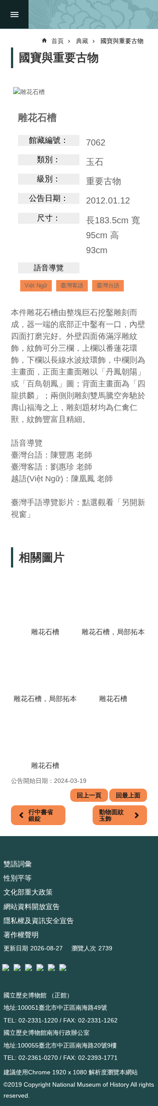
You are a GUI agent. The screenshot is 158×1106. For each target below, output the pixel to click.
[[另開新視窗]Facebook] (28, 967)
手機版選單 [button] (14, 14)
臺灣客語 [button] (72, 285)
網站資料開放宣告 (32, 906)
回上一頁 (89, 795)
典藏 (82, 40)
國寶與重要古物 (122, 40)
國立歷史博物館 (91, 14)
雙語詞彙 (18, 864)
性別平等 (18, 878)
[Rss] (62, 967)
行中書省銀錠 (41, 815)
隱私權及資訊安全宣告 (39, 920)
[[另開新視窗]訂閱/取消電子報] (17, 967)
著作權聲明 (21, 935)
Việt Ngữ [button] (36, 285)
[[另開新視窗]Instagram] (40, 967)
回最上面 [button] (128, 795)
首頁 (57, 40)
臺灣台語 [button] (108, 285)
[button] (45, 599)
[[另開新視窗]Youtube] (51, 967)
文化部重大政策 (28, 892)
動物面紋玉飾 (111, 815)
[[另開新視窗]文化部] (5, 967)
